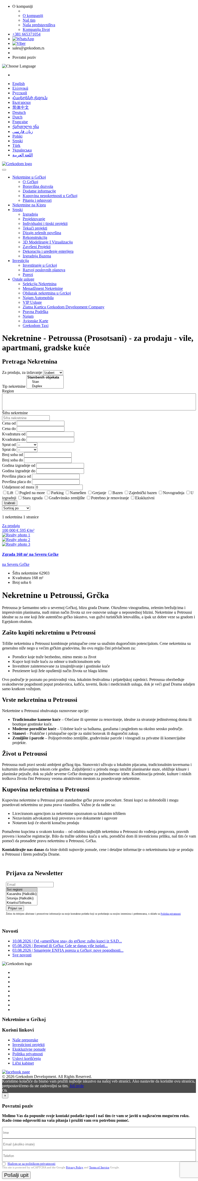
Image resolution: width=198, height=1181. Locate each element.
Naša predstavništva (39, 25)
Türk (16, 145)
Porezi (28, 274)
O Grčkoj (30, 182)
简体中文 (20, 107)
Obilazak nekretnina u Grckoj (47, 293)
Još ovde (77, 1086)
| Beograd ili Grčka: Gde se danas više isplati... (60, 945)
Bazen (117, 493)
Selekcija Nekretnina (39, 284)
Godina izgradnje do (18, 471)
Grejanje (99, 493)
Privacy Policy (74, 1167)
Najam (28, 316)
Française (20, 122)
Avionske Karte (35, 321)
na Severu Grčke (15, 564)
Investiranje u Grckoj (40, 265)
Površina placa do (16, 481)
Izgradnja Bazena (37, 256)
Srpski (17, 141)
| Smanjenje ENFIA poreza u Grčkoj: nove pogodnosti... (67, 950)
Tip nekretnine (14, 386)
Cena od (9, 423)
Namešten (78, 493)
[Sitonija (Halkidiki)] (21, 898)
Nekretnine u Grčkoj (29, 177)
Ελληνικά (20, 88)
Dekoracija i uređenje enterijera (48, 251)
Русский (19, 93)
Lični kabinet (23, 1063)
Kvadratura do (14, 439)
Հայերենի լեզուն (29, 98)
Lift (10, 493)
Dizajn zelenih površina (42, 233)
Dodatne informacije (39, 191)
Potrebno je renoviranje (110, 498)
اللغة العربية (22, 155)
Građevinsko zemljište (67, 498)
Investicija (20, 260)
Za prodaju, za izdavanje (22, 372)
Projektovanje (34, 219)
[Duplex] (45, 386)
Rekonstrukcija (35, 237)
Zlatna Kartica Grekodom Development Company (63, 307)
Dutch (17, 117)
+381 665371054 (26, 34)
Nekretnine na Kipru (29, 205)
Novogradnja (173, 493)
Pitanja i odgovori (37, 200)
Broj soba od (12, 454)
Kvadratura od (14, 434)
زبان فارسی (22, 131)
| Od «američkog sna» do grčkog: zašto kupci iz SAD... (67, 941)
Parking (57, 493)
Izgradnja (30, 214)
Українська (22, 150)
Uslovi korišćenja (26, 1058)
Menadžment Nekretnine (43, 288)
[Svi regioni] (21, 890)
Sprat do (9, 449)
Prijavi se (15, 908)
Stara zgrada (32, 498)
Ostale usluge (23, 279)
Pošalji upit (16, 1175)
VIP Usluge (32, 302)
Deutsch (19, 112)
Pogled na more (32, 493)
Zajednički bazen (143, 493)
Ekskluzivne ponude (29, 1049)
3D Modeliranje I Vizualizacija (48, 242)
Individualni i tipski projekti (45, 223)
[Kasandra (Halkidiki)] (21, 894)
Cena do (9, 428)
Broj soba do (12, 460)
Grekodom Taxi (35, 325)
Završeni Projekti (37, 246)
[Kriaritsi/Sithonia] (21, 903)
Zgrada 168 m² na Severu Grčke (30, 554)
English (18, 83)
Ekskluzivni (144, 498)
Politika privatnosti (171, 913)
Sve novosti (21, 955)
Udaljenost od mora (18, 487)
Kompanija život (36, 29)
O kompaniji (33, 15)
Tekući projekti (35, 228)
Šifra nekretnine (15, 413)
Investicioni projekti (28, 1044)
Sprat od (9, 444)
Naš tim (29, 20)
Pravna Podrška (35, 311)
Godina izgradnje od (18, 465)
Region (8, 391)
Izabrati (9, 503)
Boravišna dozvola (38, 186)
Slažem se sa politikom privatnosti (31, 1164)
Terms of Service (99, 1167)
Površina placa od (16, 476)
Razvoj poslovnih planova (44, 270)
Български (21, 102)
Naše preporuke (25, 1040)
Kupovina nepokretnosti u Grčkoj (50, 195)
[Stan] (45, 382)
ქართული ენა (25, 126)
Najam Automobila (38, 298)
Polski (17, 136)
